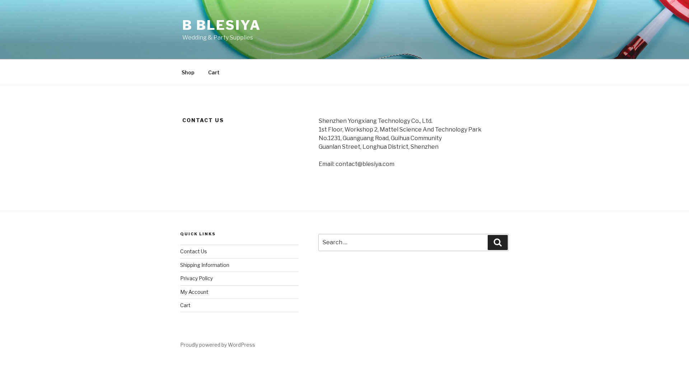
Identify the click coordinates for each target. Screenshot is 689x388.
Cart (214, 72)
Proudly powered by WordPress (217, 345)
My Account (194, 292)
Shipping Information (204, 265)
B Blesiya (221, 25)
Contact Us (193, 251)
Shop (188, 72)
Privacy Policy (196, 278)
